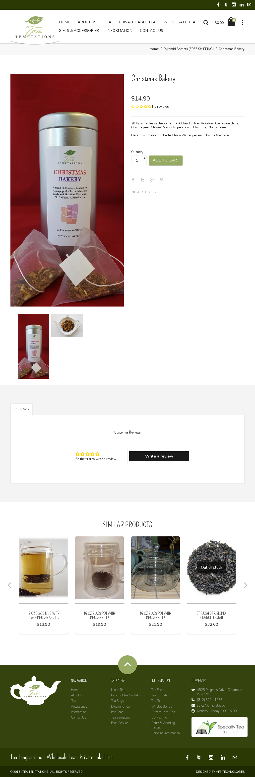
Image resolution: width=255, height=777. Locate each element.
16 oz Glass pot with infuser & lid (155, 615)
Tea (73, 701)
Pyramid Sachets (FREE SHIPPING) (189, 49)
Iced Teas (117, 712)
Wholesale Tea (161, 706)
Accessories (79, 706)
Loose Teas (118, 690)
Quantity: (137, 152)
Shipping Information (165, 733)
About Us (77, 695)
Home (154, 49)
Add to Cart (166, 160)
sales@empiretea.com (212, 705)
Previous (9, 585)
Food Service (119, 723)
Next (245, 585)
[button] (141, 106)
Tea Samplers (120, 717)
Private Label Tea (163, 712)
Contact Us (78, 717)
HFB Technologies (230, 772)
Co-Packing (159, 717)
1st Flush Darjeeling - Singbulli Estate (211, 615)
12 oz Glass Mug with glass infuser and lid (43, 615)
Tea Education (160, 695)
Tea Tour (157, 701)
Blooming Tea (120, 706)
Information (78, 712)
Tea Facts (157, 690)
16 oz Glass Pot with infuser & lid (99, 615)
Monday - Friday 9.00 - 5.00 (217, 711)
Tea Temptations (35, 772)
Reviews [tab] (21, 409)
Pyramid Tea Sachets (125, 695)
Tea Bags (117, 701)
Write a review (159, 456)
